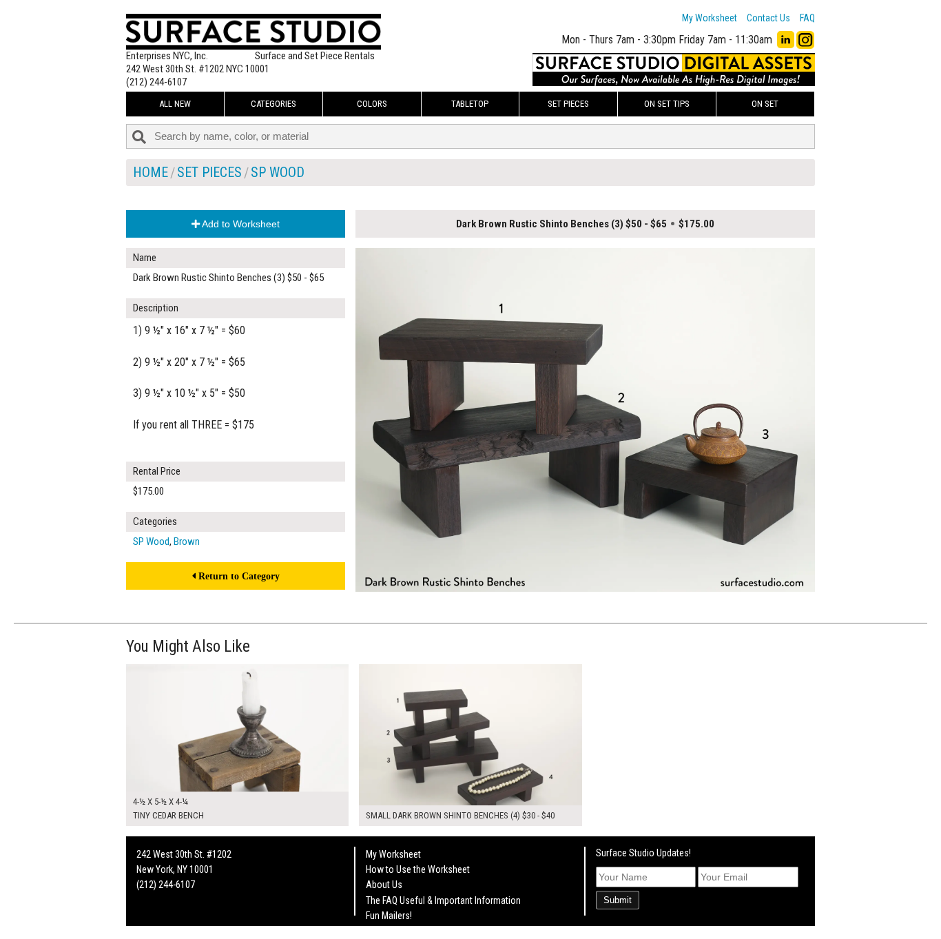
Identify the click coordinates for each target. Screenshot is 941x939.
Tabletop (469, 104)
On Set (765, 104)
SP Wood (277, 172)
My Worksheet (709, 17)
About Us (384, 884)
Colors (372, 104)
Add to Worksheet (240, 223)
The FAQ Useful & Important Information (443, 900)
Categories (273, 104)
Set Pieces (568, 104)
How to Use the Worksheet (418, 869)
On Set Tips (667, 104)
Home (150, 172)
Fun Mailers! (389, 915)
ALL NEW (175, 104)
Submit (617, 900)
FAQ (807, 17)
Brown (187, 541)
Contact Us (768, 17)
